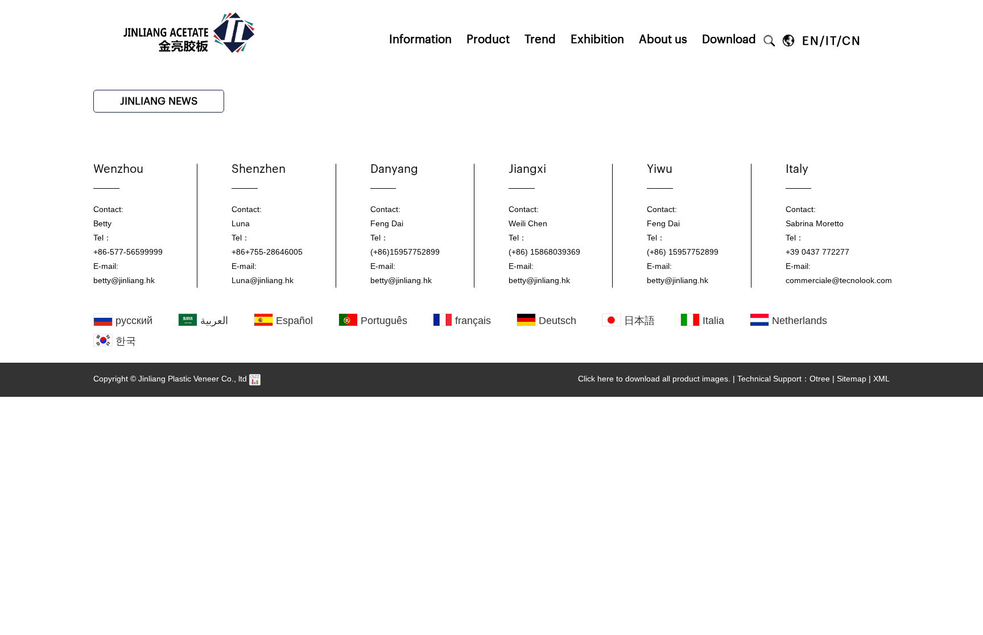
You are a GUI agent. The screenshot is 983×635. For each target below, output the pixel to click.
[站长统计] (255, 378)
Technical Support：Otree (783, 378)
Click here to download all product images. (654, 378)
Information (420, 39)
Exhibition (597, 39)
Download (729, 39)
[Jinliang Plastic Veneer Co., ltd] (190, 4)
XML (881, 378)
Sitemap (851, 378)
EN (811, 41)
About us (663, 39)
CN (851, 41)
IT (831, 41)
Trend (540, 39)
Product (488, 39)
